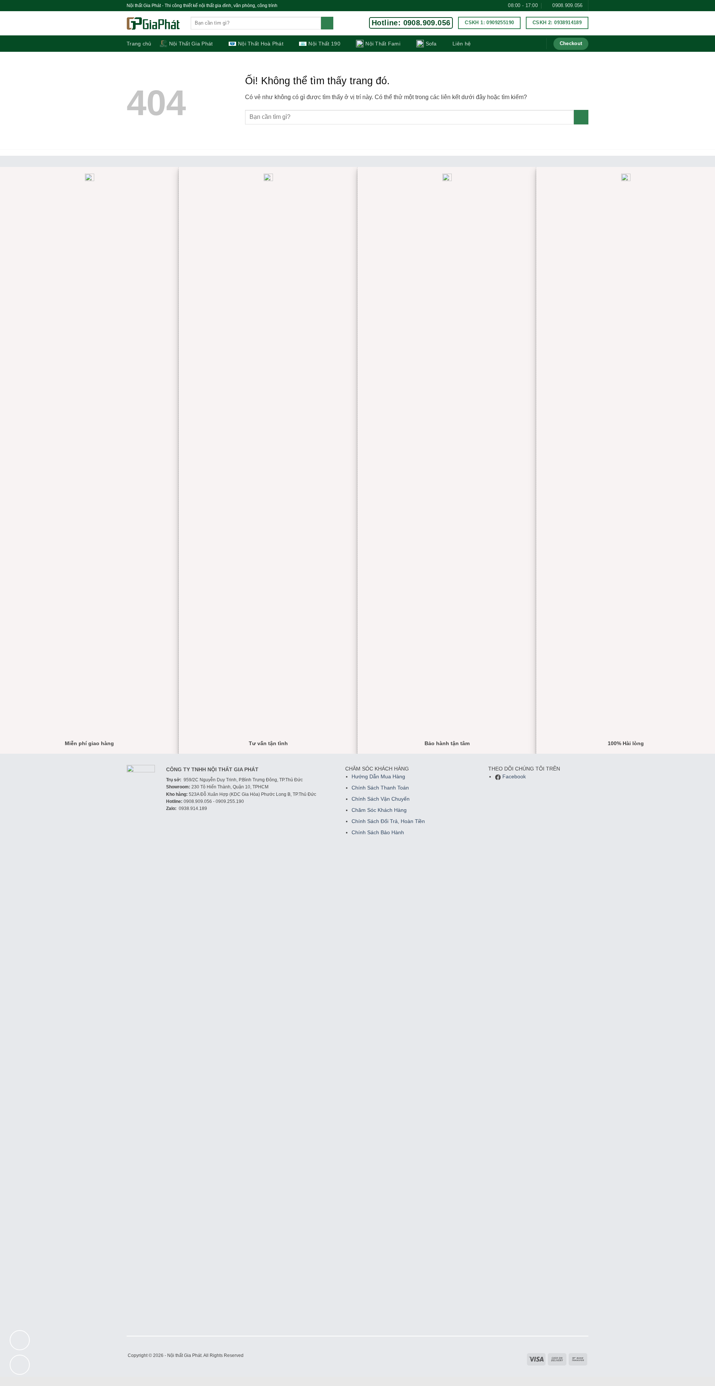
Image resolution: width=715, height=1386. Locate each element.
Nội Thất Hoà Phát (260, 44)
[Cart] (535, 43)
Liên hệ (461, 44)
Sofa (431, 44)
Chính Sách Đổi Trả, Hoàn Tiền (388, 821)
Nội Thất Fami (382, 44)
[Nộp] (327, 23)
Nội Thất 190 (324, 44)
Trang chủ (139, 44)
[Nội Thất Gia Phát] (153, 23)
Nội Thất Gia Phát (191, 44)
